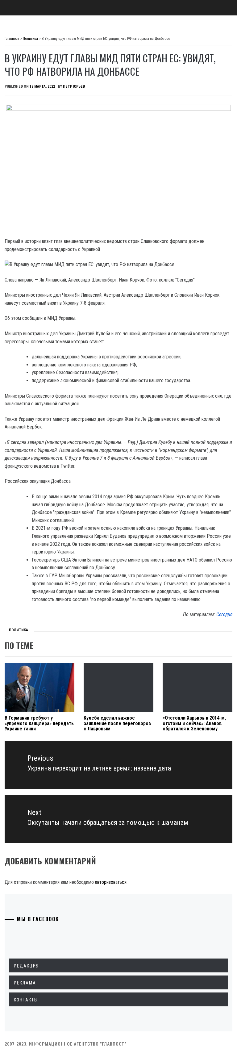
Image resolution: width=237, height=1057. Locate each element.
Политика (18, 630)
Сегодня (224, 614)
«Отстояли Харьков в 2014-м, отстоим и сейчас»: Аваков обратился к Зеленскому (194, 723)
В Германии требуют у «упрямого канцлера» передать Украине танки (39, 723)
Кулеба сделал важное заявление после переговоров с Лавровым (117, 723)
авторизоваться (111, 882)
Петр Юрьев (74, 86)
